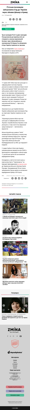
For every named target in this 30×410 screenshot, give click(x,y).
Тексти (15, 362)
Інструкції (15, 364)
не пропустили (22, 164)
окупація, (17, 175)
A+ (3, 22)
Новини (15, 360)
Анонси (15, 368)
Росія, (20, 175)
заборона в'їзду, (9, 175)
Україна (23, 175)
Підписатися (8, 29)
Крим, (14, 175)
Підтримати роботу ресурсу (15, 387)
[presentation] (4, 305)
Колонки (15, 366)
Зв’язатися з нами (15, 395)
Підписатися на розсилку (15, 391)
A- (6, 22)
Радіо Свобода (19, 49)
